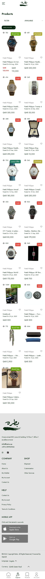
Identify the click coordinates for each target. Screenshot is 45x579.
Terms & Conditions (8, 509)
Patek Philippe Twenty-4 (33, 106)
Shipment (27, 464)
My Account (6, 477)
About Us (5, 468)
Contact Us (5, 482)
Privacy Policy (6, 504)
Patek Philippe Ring (31, 148)
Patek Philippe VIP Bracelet (34, 272)
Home (4, 464)
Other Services (29, 473)
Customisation (28, 468)
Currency (5, 566)
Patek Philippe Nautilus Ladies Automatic (17, 148)
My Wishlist (5, 473)
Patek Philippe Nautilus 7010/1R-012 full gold (20, 106)
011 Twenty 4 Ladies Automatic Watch (17, 231)
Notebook (6, 314)
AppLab (4, 557)
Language (5, 561)
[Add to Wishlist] (20, 57)
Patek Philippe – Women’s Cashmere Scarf (18, 355)
